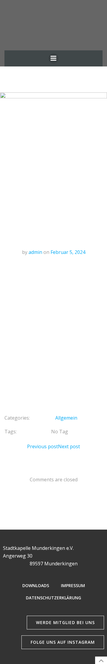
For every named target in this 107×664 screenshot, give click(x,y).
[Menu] (53, 58)
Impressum (73, 585)
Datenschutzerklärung (53, 598)
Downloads (35, 585)
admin (35, 252)
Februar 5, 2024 (68, 252)
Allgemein (66, 418)
